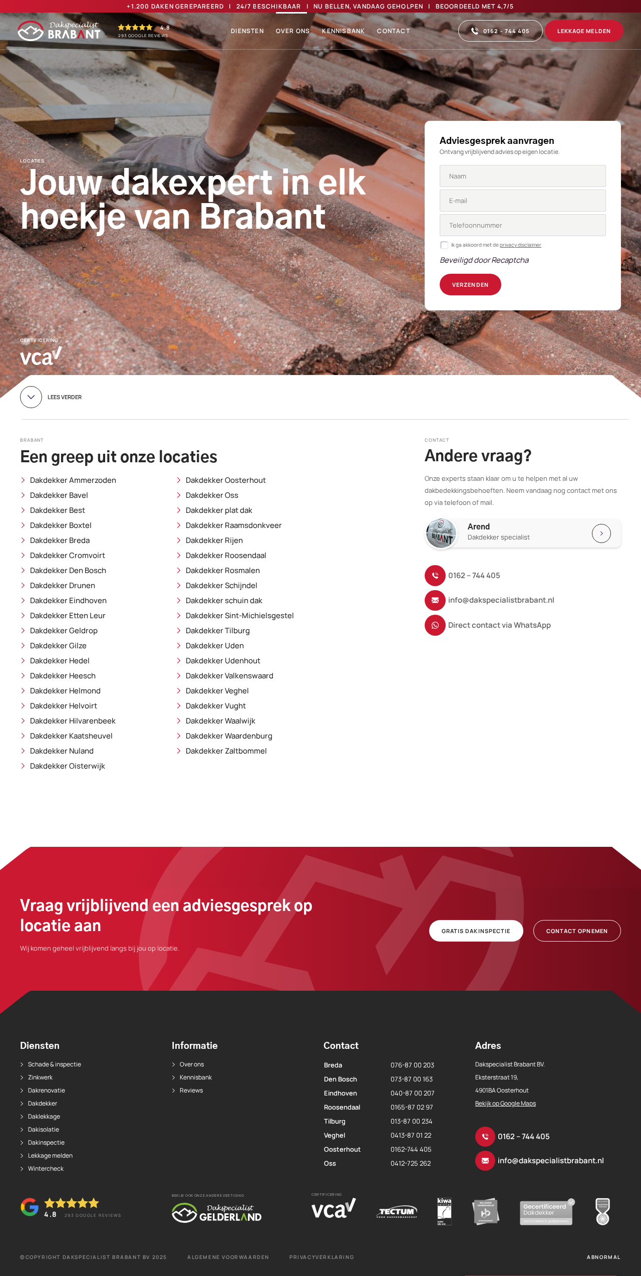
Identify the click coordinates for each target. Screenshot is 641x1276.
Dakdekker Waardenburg (229, 736)
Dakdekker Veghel (217, 691)
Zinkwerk (40, 1077)
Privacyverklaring (321, 1256)
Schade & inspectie (54, 1064)
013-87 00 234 (412, 1121)
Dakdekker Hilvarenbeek (73, 721)
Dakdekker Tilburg (218, 631)
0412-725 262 (411, 1163)
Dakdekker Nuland (62, 751)
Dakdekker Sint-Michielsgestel (240, 616)
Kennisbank (343, 31)
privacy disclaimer (520, 244)
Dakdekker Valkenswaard (229, 676)
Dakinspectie (46, 1142)
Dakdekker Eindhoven (68, 601)
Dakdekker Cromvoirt (67, 556)
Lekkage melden (584, 31)
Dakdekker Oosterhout (226, 480)
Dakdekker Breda (60, 540)
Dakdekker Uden (215, 646)
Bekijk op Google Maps (505, 1103)
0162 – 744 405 (474, 575)
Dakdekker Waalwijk (220, 721)
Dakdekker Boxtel (61, 525)
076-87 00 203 (412, 1064)
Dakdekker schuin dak (224, 601)
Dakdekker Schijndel (221, 586)
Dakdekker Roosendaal (226, 556)
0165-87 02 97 (412, 1107)
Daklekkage (44, 1116)
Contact (393, 31)
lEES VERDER (65, 397)
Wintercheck (46, 1168)
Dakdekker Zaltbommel (226, 751)
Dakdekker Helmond (65, 691)
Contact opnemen (577, 931)
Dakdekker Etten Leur (68, 616)
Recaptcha (509, 260)
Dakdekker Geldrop (64, 631)
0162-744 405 (411, 1149)
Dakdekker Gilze (58, 646)
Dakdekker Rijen (214, 540)
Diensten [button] (247, 31)
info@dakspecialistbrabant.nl (501, 600)
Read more (528, 533)
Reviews (191, 1090)
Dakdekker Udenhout (223, 661)
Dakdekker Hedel (60, 661)
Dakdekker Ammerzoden (73, 480)
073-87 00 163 (412, 1078)
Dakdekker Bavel (59, 495)
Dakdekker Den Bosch (68, 571)
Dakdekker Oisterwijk (67, 766)
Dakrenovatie (46, 1090)
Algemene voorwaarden (228, 1256)
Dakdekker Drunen (62, 586)
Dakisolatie (43, 1129)
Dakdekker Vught (216, 706)
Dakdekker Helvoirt (63, 706)
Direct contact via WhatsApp (499, 625)
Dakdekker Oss (212, 495)
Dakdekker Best (57, 510)
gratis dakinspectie (476, 931)
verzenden (470, 284)
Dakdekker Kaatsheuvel (71, 736)
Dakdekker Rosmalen (223, 571)
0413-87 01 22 (411, 1135)
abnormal (604, 1256)
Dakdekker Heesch (63, 676)
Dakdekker (42, 1103)
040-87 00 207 (413, 1093)
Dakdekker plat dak (219, 510)
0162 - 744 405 (506, 31)
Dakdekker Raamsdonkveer (234, 525)
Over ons (293, 31)
